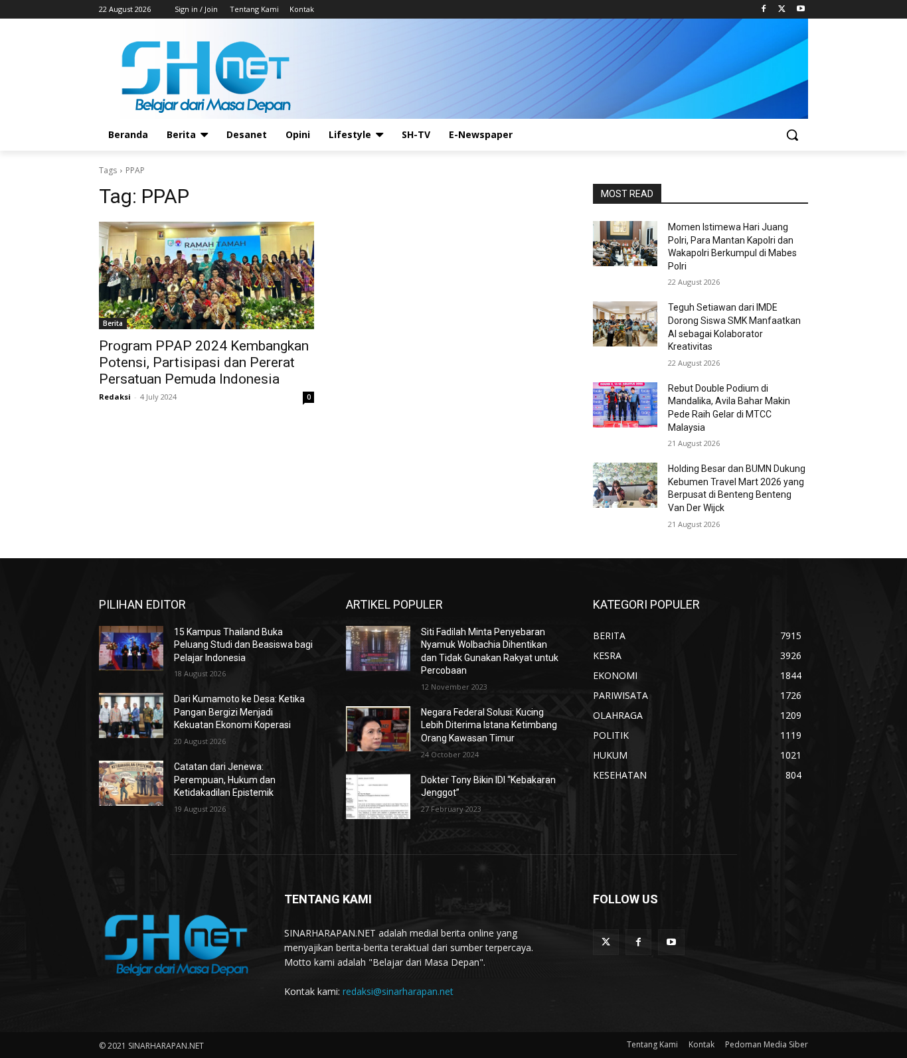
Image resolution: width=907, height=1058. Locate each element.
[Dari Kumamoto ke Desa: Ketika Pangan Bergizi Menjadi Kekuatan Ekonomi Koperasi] (131, 715)
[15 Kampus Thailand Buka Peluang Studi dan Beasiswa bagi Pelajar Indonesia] (131, 648)
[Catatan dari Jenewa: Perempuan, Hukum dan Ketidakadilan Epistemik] (131, 783)
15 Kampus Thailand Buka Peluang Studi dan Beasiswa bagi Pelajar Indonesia (243, 645)
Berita (113, 323)
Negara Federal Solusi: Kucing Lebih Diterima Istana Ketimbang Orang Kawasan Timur (489, 725)
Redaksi (115, 397)
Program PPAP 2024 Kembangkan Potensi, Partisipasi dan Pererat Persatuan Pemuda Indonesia (204, 362)
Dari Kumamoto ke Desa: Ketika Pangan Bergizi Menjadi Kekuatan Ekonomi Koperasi (239, 712)
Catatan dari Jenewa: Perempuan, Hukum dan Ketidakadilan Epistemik (225, 779)
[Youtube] (800, 9)
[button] (792, 135)
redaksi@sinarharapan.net (398, 991)
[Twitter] (781, 9)
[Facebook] (764, 9)
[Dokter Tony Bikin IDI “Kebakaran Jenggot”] (378, 796)
